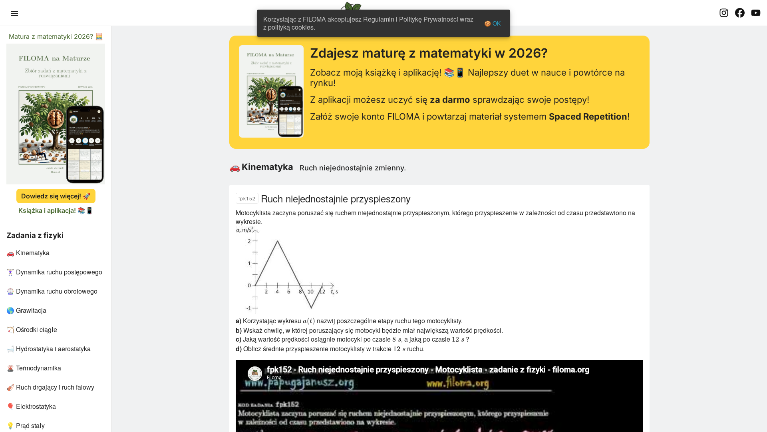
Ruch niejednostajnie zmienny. (353, 168)
